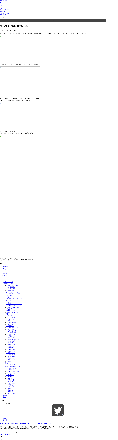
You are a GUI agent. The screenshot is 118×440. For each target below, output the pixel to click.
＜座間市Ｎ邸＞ (10, 348)
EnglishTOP (2, 7)
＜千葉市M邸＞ (10, 380)
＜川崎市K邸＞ (10, 337)
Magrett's (9, 315)
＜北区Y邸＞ (10, 378)
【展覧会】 (6, 363)
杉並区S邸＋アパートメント (14, 309)
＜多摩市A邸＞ (10, 334)
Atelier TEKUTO (4, 0)
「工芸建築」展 (10, 364)
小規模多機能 (10, 288)
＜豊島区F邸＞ (10, 392)
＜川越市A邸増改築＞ (12, 341)
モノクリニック (11, 319)
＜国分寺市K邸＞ (11, 332)
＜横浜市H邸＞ (10, 358)
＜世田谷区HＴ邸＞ (12, 331)
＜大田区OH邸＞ (11, 336)
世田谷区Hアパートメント (14, 304)
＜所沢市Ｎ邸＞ (10, 353)
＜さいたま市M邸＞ (12, 368)
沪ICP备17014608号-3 (6, 434)
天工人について (4, 9)
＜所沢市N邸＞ (10, 351)
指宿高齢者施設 (11, 290)
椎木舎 (9, 321)
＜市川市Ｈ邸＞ (10, 343)
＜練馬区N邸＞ (10, 388)
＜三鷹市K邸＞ (10, 370)
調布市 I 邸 (10, 326)
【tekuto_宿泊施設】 (9, 283)
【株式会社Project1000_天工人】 (12, 366)
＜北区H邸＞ (10, 375)
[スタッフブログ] (8, 282)
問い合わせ (3, 14)
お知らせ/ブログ (4, 13)
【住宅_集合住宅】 (8, 302)
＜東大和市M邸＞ (11, 354)
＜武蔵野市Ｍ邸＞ (11, 383)
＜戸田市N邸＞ (10, 349)
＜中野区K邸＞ (10, 373)
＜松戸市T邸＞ (10, 356)
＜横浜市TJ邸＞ (10, 359)
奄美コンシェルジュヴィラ (14, 285)
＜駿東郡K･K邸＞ (11, 393)
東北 (7, 297)
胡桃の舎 (9, 324)
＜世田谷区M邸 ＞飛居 (12, 371)
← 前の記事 (3, 273)
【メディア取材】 (8, 300)
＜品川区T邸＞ (10, 381)
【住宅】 (5, 314)
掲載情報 (5, 395)
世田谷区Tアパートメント (13, 305)
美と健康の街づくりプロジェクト (16, 299)
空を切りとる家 (11, 322)
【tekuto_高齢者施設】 (9, 287)
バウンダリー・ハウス (14, 293)
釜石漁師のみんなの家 (13, 327)
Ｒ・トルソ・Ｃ (11, 329)
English (5, 418)
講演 (4, 397)
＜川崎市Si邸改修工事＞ (13, 339)
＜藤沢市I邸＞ (10, 390)
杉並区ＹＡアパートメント (14, 310)
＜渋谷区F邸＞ (10, 385)
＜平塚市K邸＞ (10, 344)
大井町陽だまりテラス (12, 307)
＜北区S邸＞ (10, 376)
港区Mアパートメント (12, 312)
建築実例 (2, 11)
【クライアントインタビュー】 (12, 292)
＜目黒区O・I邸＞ (11, 361)
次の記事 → (3, 275)
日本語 (5, 420)
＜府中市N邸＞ (10, 346)
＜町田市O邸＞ (10, 386)
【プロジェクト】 (8, 295)
